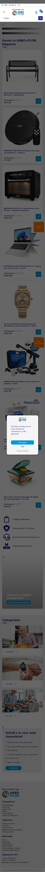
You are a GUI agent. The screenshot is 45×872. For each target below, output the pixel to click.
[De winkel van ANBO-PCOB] (22, 12)
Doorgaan (22, 442)
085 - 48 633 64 (10, 5)
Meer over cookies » (23, 450)
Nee (22, 446)
